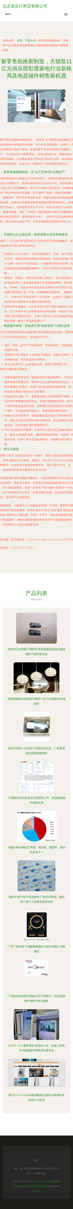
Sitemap (36, 1191)
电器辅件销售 (45, 1186)
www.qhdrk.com (41, 1181)
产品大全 (30, 40)
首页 (19, 40)
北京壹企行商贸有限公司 (27, 1186)
